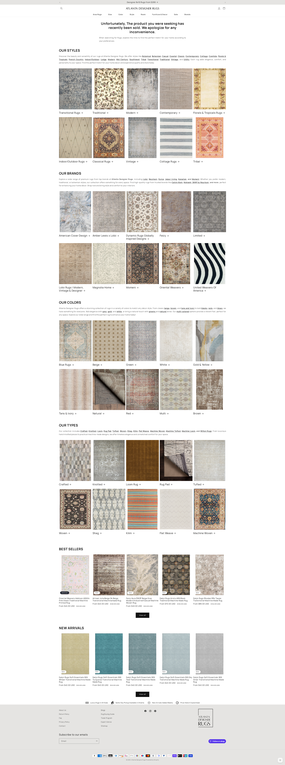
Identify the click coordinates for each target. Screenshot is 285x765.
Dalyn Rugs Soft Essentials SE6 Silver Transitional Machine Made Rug (208, 679)
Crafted (63, 484)
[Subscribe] (96, 741)
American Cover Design (73, 235)
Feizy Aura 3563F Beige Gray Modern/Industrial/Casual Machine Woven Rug (142, 600)
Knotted (97, 484)
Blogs (103, 710)
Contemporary (168, 112)
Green (130, 364)
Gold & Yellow (201, 364)
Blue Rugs (65, 364)
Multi (163, 413)
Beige (96, 364)
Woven (63, 533)
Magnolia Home (102, 287)
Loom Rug (132, 484)
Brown (197, 413)
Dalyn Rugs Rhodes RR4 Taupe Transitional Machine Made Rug (207, 599)
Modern (130, 112)
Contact (62, 726)
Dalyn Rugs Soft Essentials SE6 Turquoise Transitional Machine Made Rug (107, 679)
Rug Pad (165, 484)
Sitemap (104, 726)
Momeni (131, 287)
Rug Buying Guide (107, 714)
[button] (61, 8)
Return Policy (64, 714)
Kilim (129, 533)
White (163, 364)
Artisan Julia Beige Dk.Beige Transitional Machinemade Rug (107, 599)
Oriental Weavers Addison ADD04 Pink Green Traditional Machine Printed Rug (74, 600)
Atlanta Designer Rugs (138, 760)
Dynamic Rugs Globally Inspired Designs (140, 237)
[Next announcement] (225, 2)
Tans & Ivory (66, 413)
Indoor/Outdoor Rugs (72, 161)
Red (128, 413)
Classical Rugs (102, 161)
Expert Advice (106, 722)
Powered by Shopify (152, 760)
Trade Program (106, 718)
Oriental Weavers (170, 287)
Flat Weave (166, 533)
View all (142, 615)
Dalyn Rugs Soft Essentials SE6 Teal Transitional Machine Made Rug (141, 679)
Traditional (99, 112)
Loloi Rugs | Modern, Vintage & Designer (71, 289)
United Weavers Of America (204, 289)
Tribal (196, 161)
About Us (62, 710)
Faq (60, 718)
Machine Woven (203, 533)
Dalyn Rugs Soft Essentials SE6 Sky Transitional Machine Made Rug (176, 678)
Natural (97, 413)
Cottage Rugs (168, 161)
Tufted (197, 484)
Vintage (131, 161)
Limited (197, 235)
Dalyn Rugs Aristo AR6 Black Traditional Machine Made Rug (174, 599)
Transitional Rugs (69, 112)
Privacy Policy (64, 722)
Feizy (163, 235)
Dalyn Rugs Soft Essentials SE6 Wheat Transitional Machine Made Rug (75, 679)
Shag (96, 533)
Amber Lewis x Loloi (104, 235)
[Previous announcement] (59, 2)
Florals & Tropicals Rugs (207, 112)
